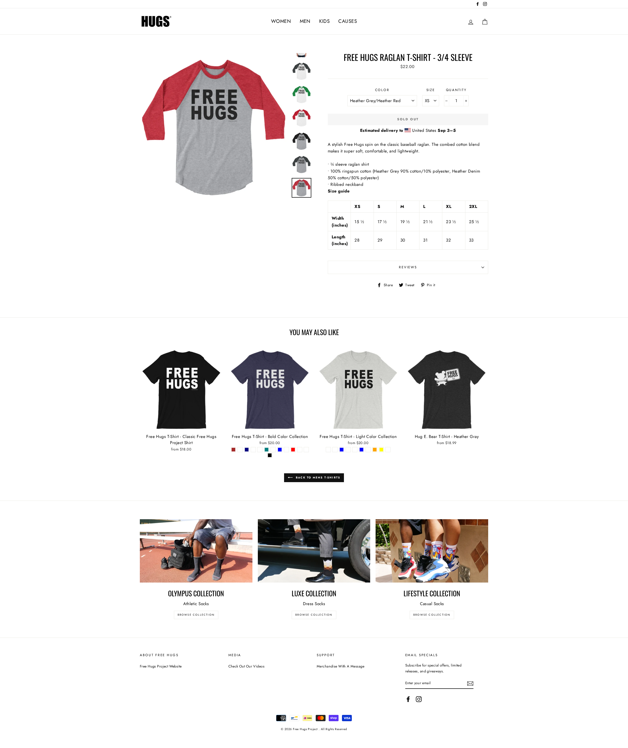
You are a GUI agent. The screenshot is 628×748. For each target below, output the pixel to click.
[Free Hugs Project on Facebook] (408, 699)
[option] (214, 127)
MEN (305, 21)
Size (430, 89)
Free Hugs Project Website (161, 666)
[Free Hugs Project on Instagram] (419, 699)
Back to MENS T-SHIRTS (317, 477)
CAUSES (347, 21)
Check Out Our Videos (246, 666)
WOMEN (281, 21)
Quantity (456, 89)
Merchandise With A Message (340, 666)
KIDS (324, 21)
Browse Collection (196, 615)
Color (382, 89)
